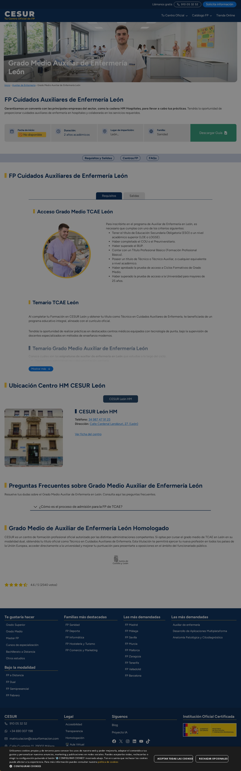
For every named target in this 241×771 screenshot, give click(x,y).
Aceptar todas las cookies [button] (175, 758)
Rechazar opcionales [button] (213, 758)
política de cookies (108, 761)
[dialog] (120, 759)
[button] (81, 766)
